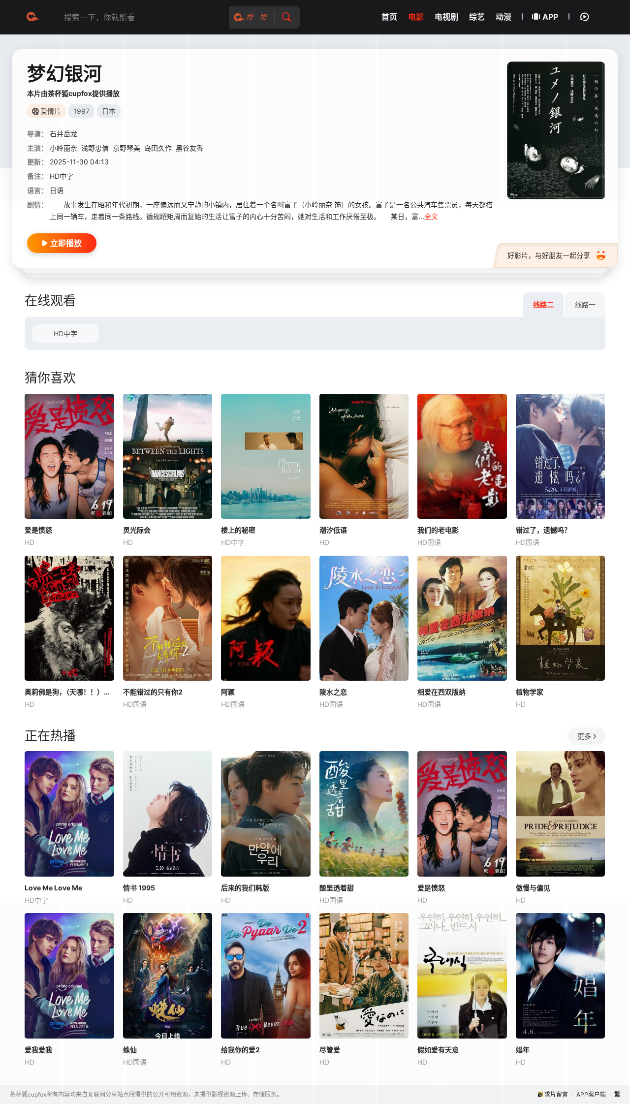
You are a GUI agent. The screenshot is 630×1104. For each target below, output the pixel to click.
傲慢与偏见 (533, 887)
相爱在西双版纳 (441, 692)
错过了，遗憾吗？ (543, 530)
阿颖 (228, 692)
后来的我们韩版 (245, 887)
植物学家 (529, 692)
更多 (584, 736)
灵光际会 (137, 530)
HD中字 (65, 333)
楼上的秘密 (238, 530)
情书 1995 (139, 887)
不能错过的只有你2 (153, 692)
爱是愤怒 (38, 530)
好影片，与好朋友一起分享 (548, 255)
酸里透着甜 (336, 887)
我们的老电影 (438, 530)
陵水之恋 (333, 692)
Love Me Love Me (53, 887)
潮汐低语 (333, 530)
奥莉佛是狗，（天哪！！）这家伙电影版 (69, 692)
